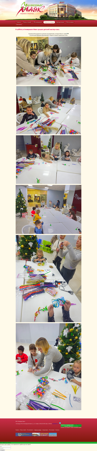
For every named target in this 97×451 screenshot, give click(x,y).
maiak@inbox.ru (55, 423)
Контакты (19, 24)
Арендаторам (60, 22)
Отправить (2, 450)
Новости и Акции (49, 22)
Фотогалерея (70, 22)
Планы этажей (27, 22)
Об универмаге (37, 22)
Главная (18, 22)
